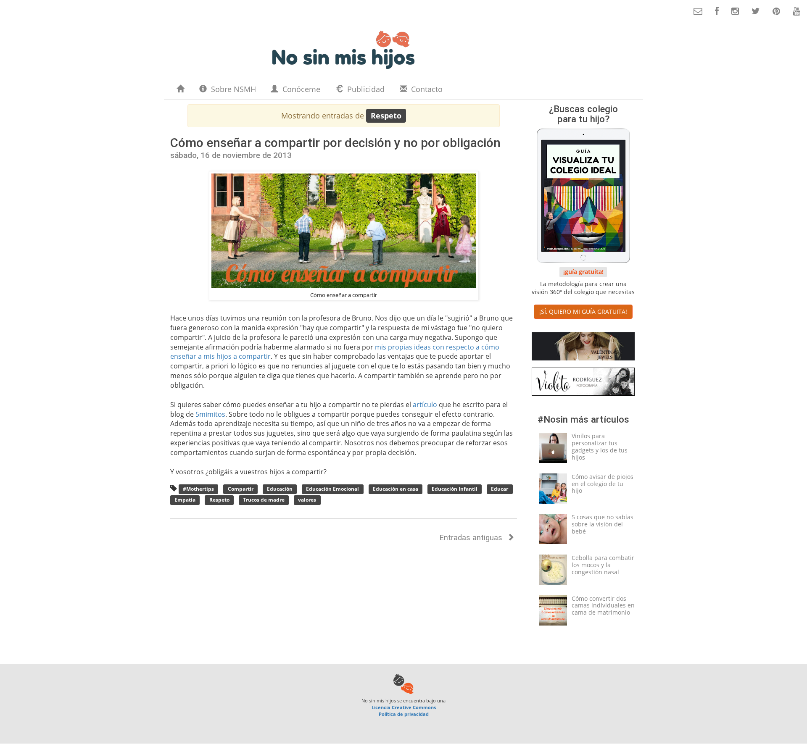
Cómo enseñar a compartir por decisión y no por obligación (335, 142)
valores (307, 499)
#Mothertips (198, 489)
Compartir (241, 489)
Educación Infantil (454, 489)
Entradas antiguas (472, 537)
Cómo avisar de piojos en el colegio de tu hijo (602, 484)
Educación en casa (395, 489)
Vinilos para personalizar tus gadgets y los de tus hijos (600, 446)
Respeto (219, 499)
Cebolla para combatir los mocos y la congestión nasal (603, 565)
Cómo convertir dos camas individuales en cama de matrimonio (603, 605)
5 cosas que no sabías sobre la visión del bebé (602, 524)
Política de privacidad (404, 714)
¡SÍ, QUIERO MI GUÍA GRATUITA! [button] (583, 311)
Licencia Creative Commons (404, 707)
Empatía (185, 499)
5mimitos (210, 414)
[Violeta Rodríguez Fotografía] (583, 383)
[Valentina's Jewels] (583, 348)
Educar (499, 489)
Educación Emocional (332, 489)
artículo (425, 404)
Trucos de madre (264, 499)
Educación (280, 489)
